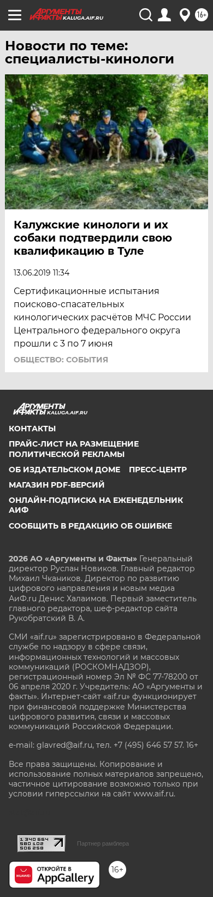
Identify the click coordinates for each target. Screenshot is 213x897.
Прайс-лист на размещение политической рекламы (74, 449)
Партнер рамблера (103, 843)
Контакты (32, 428)
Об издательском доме (64, 469)
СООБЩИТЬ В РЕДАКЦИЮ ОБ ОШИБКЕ (90, 526)
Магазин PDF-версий (57, 485)
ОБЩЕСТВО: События (61, 360)
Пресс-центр (158, 469)
